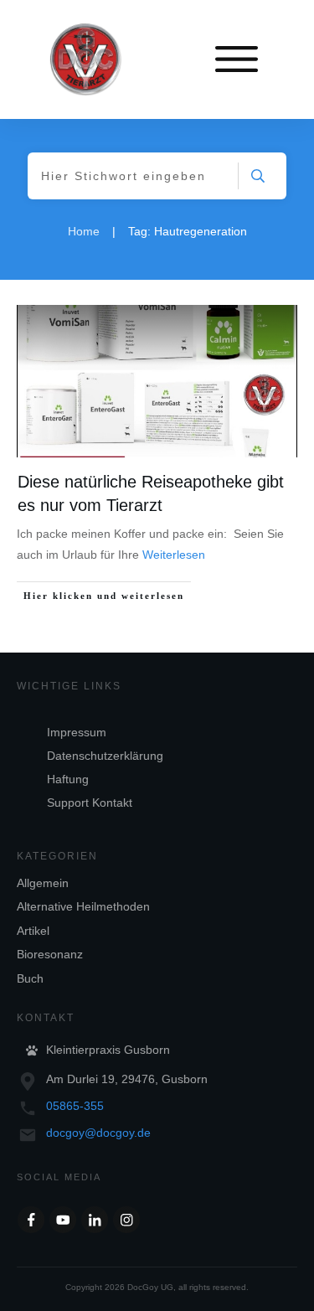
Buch (30, 978)
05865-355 (75, 1105)
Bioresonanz (50, 954)
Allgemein (43, 883)
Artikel (33, 930)
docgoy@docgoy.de (98, 1132)
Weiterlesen (173, 554)
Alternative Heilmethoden (83, 906)
